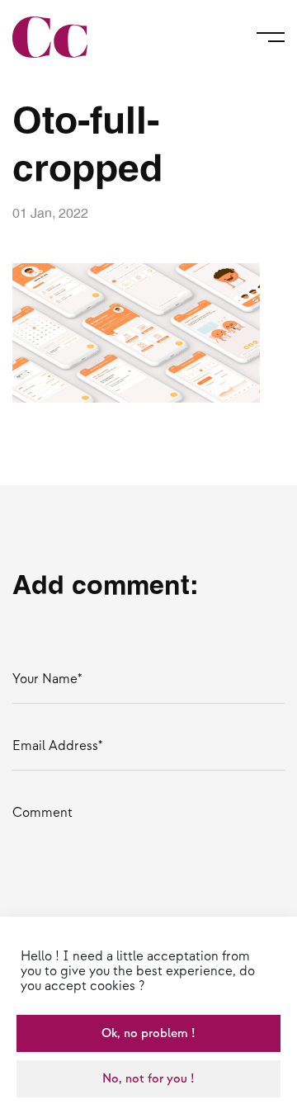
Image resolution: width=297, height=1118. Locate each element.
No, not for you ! (148, 1079)
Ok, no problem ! (148, 1033)
